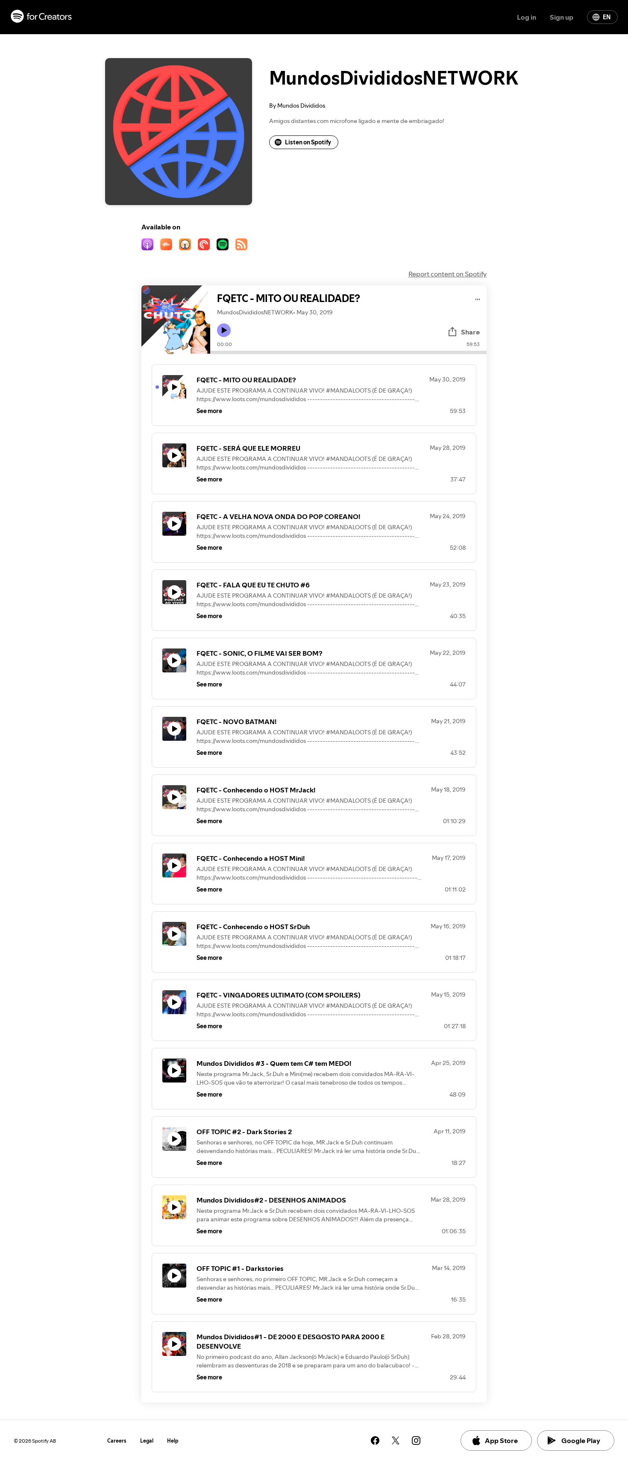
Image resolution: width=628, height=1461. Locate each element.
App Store (501, 1440)
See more (209, 411)
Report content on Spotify (447, 274)
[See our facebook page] (375, 1440)
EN (606, 17)
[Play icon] (224, 330)
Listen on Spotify (308, 142)
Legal (146, 1440)
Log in (526, 17)
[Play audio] (477, 298)
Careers (116, 1440)
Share (470, 332)
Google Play (580, 1440)
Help (173, 1440)
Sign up (561, 17)
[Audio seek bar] (348, 352)
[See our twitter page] (395, 1440)
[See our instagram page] (416, 1440)
